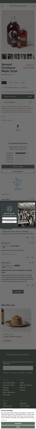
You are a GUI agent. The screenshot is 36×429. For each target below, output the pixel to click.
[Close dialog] (34, 203)
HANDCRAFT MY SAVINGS (9, 221)
